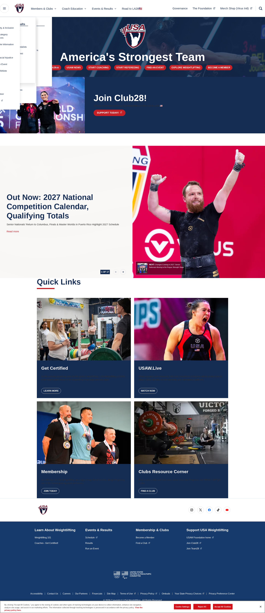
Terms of (128, 593)
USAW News (74, 67)
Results (89, 543)
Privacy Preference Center (222, 593)
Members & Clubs (42, 8)
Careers (67, 593)
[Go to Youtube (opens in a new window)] (227, 510)
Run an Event (92, 548)
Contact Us (52, 593)
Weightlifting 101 (43, 537)
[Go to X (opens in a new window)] (200, 510)
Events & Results (102, 8)
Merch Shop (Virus (237, 8)
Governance (180, 8)
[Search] (260, 8)
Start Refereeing (127, 67)
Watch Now (148, 391)
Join (193, 543)
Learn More (51, 391)
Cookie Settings (182, 607)
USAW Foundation (200, 537)
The (205, 8)
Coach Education (72, 8)
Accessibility (36, 593)
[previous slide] (116, 272)
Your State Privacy (189, 593)
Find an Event (155, 67)
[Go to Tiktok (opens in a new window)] (218, 510)
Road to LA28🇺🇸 (132, 8)
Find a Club (148, 491)
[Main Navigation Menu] (4, 8)
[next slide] (123, 272)
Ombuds (166, 593)
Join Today (50, 491)
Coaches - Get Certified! (46, 543)
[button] (161, 268)
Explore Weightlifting (186, 67)
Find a (143, 543)
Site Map (111, 593)
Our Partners (81, 593)
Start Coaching (98, 67)
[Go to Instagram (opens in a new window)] (191, 510)
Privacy (148, 593)
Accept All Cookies (222, 607)
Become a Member (219, 67)
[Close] (261, 607)
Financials (97, 593)
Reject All (202, 607)
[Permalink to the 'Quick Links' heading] (83, 281)
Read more (13, 231)
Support (111, 112)
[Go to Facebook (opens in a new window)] (209, 510)
